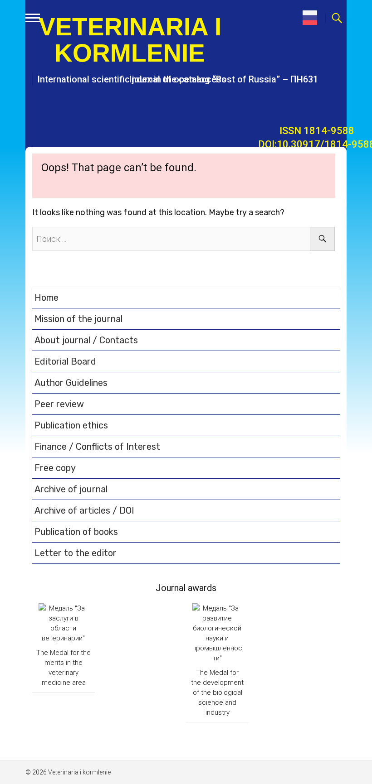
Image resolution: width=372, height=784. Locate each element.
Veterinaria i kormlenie (130, 40)
